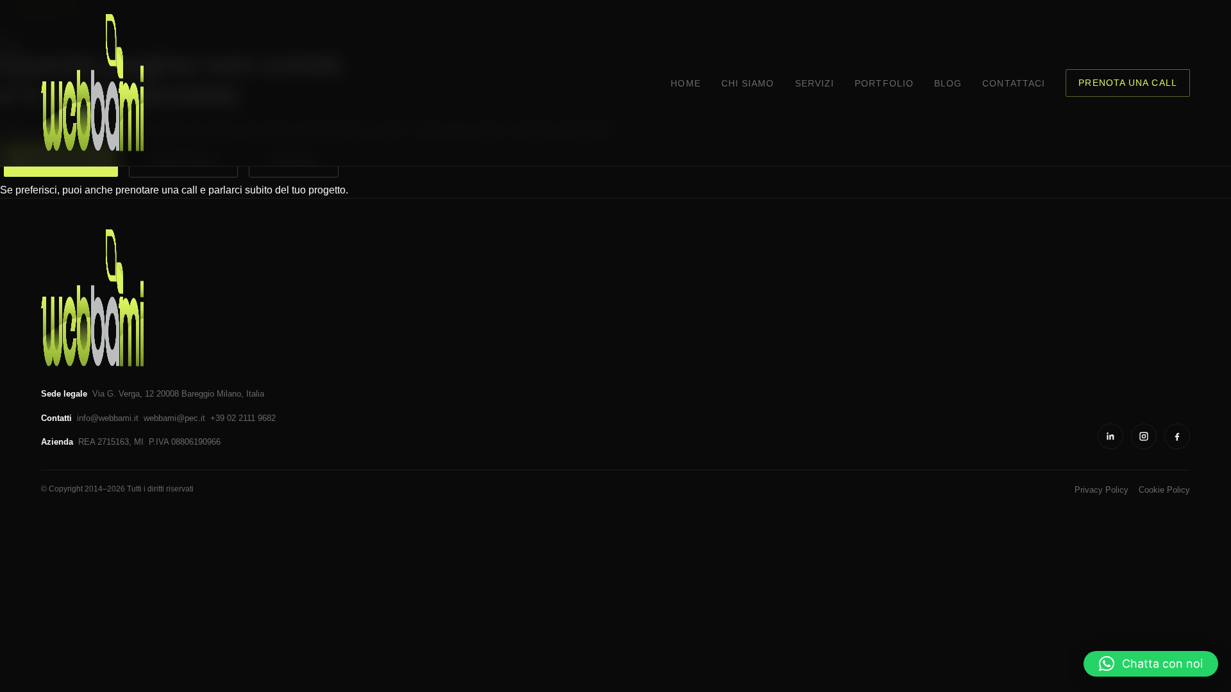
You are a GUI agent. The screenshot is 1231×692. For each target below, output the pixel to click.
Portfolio (884, 83)
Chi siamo (748, 83)
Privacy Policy (1101, 490)
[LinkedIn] (1110, 436)
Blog (948, 83)
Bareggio (197, 394)
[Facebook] (1177, 436)
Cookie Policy (1164, 490)
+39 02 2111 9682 (243, 418)
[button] (1151, 664)
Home (685, 83)
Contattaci (1013, 83)
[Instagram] (1144, 436)
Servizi (815, 83)
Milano (229, 394)
